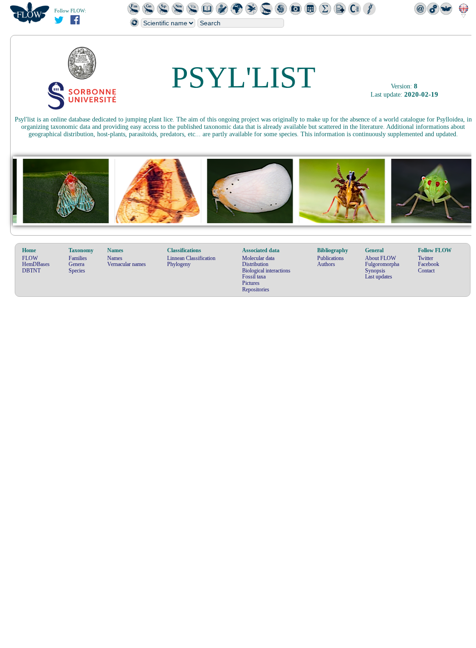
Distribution (255, 264)
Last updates (378, 276)
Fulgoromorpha (382, 264)
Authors (326, 264)
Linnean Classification (191, 258)
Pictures (251, 283)
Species (77, 270)
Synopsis (375, 270)
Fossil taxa (254, 276)
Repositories (255, 289)
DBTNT (31, 270)
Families (78, 258)
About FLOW (380, 258)
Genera (76, 264)
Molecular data (258, 258)
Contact (426, 270)
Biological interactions (266, 270)
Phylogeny (179, 264)
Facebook (428, 264)
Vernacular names (126, 264)
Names (114, 258)
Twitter (425, 258)
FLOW (30, 258)
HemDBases (36, 264)
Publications (330, 258)
